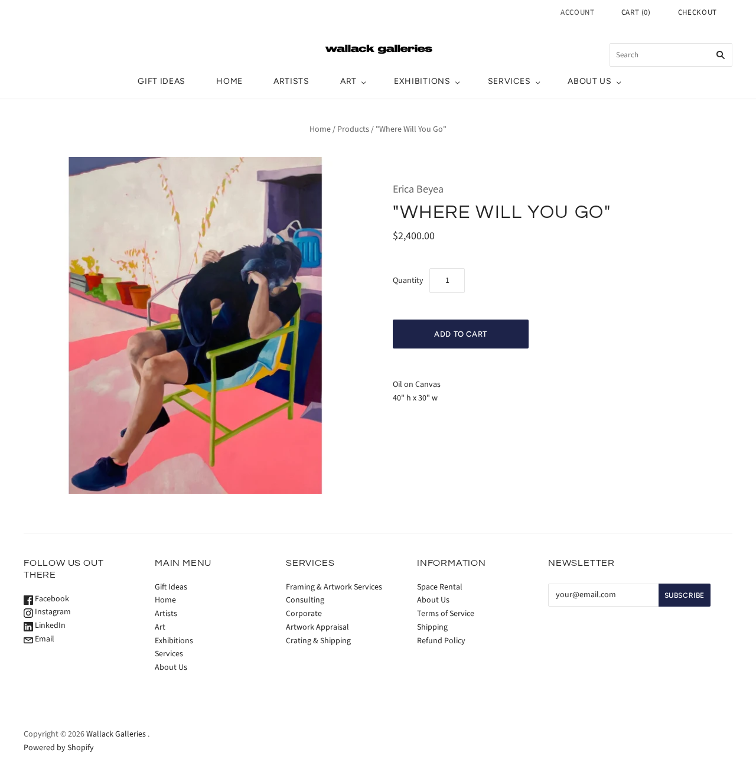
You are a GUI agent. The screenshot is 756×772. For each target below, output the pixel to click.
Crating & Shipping (318, 641)
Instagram (52, 612)
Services (509, 81)
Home (229, 81)
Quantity (408, 280)
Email (43, 639)
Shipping (432, 627)
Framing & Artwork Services (334, 587)
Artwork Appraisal (317, 627)
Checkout (697, 12)
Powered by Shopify (59, 748)
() (636, 12)
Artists (291, 81)
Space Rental (439, 587)
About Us (590, 81)
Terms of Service (445, 614)
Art (348, 81)
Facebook (51, 599)
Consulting (305, 600)
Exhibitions (422, 81)
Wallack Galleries (116, 734)
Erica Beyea (418, 189)
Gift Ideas (161, 81)
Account (578, 12)
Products (353, 129)
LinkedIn (49, 625)
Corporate (304, 614)
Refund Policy (441, 641)
